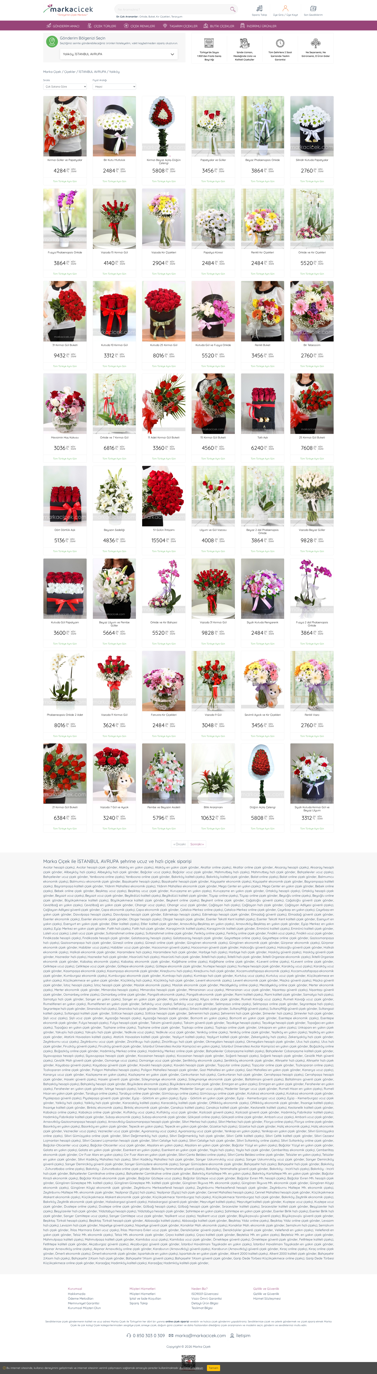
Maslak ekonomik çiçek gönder (195, 985)
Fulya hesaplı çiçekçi (94, 1023)
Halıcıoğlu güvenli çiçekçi (258, 947)
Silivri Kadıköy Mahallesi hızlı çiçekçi (104, 1159)
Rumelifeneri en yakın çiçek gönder (114, 1004)
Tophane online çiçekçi (119, 1027)
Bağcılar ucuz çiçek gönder (193, 872)
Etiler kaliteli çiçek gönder (159, 924)
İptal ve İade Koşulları (145, 1298)
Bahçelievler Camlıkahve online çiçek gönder (158, 1173)
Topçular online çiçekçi (233, 1065)
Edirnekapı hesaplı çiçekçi (181, 914)
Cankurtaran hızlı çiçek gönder (240, 1074)
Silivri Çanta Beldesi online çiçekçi (202, 1155)
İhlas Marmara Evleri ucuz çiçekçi (94, 1230)
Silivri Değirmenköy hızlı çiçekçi (145, 1136)
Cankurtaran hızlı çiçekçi (198, 1074)
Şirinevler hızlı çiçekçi (277, 1013)
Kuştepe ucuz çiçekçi (298, 1202)
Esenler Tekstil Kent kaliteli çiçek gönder (286, 919)
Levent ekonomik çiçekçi (213, 980)
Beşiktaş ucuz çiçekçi (111, 891)
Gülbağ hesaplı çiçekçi (159, 1206)
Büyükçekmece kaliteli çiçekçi (86, 900)
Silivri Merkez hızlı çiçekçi (199, 1122)
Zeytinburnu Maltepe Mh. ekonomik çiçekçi (301, 1188)
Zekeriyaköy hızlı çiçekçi (268, 1037)
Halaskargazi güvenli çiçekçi (126, 1202)
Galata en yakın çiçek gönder (99, 1150)
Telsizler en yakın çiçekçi (303, 1155)
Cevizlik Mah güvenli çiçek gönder (78, 1060)
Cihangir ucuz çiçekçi (150, 905)
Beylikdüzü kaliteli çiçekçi (143, 895)
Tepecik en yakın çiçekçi (146, 1126)
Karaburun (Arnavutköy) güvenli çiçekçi (181, 1249)
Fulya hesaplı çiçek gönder (129, 1023)
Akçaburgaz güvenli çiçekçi (108, 1244)
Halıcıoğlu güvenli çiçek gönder (299, 947)
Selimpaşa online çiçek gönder (275, 1004)
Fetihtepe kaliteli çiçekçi (316, 1239)
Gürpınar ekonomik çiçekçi (300, 943)
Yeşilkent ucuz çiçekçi (180, 1216)
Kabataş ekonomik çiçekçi (99, 961)
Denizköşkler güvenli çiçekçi (200, 1230)
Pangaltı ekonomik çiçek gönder (210, 994)
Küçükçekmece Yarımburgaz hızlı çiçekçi (182, 1197)
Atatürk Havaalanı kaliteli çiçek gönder (141, 1037)
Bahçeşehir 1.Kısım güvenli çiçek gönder (203, 1258)
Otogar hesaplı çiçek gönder (183, 919)
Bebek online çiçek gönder (74, 891)
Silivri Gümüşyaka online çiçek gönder (92, 1136)
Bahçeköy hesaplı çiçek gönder (103, 1084)
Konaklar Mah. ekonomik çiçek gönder (257, 1225)
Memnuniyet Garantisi (83, 1303)
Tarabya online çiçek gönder (139, 1093)
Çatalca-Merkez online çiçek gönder (250, 910)
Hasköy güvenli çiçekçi (284, 952)
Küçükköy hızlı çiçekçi (136, 980)
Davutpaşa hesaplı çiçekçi (92, 914)
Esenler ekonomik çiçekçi (61, 919)
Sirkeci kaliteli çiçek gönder (209, 1009)
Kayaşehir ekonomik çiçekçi (230, 881)
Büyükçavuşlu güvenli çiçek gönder (307, 1216)
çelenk (278, 1321)
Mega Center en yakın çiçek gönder (288, 886)
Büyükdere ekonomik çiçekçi (147, 1084)
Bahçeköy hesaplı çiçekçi (61, 1084)
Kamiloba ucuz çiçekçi (152, 1239)
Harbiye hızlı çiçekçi (213, 952)
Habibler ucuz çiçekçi (94, 947)
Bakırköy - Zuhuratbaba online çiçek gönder (118, 1169)
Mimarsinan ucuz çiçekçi (206, 990)
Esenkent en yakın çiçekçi (141, 1150)
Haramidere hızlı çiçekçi (134, 952)
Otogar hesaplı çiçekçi (145, 919)
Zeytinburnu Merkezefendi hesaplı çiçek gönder (232, 1188)
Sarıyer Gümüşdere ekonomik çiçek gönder (211, 1164)
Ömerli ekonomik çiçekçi (73, 1253)
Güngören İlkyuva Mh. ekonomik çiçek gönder (275, 1183)
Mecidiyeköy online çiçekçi (239, 985)
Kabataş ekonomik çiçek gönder (145, 961)
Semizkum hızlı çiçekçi (301, 1225)
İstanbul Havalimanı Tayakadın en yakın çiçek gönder (293, 1244)
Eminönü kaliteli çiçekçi (273, 928)
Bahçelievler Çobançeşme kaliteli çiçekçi (235, 1051)
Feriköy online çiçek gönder (246, 933)
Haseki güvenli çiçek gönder (119, 1079)
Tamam (213, 1368)
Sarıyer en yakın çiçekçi (103, 999)
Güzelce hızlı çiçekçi (223, 1126)
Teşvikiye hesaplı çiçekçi (243, 1023)
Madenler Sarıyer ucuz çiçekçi (201, 1089)
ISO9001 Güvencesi (204, 1294)
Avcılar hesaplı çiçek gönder (96, 867)
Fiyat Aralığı (100, 80)
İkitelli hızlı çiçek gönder (244, 957)
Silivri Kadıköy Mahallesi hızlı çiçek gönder (163, 1159)
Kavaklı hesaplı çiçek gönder (195, 1065)
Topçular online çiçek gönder (273, 1065)
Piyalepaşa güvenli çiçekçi (62, 1098)
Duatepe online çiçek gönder (120, 1206)
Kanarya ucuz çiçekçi (317, 1070)
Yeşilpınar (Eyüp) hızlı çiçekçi (135, 1192)
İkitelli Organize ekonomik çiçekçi (286, 957)
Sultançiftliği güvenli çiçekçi (249, 1009)
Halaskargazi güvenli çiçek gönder (173, 1202)
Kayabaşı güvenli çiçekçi (73, 1065)
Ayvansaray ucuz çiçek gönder (200, 1131)
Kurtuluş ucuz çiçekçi (250, 976)
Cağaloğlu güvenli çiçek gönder (309, 900)
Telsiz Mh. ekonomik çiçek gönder (139, 1235)
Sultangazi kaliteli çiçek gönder (87, 1013)
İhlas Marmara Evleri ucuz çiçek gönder (150, 1230)
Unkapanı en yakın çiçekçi (277, 1027)
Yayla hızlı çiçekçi (222, 1150)
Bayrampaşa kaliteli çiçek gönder (78, 886)
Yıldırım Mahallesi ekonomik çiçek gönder (187, 886)
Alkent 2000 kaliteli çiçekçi (249, 1253)
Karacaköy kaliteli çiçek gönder (184, 1103)
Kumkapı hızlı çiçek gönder (213, 976)
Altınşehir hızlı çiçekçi (290, 1060)
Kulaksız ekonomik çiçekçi (266, 1093)
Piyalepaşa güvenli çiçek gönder (106, 1098)
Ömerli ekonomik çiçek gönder (114, 1253)
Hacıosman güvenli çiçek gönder (215, 947)
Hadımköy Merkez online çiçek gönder (176, 1051)
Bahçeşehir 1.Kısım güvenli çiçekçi (150, 1258)
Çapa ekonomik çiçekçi (118, 910)
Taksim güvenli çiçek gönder (204, 1023)
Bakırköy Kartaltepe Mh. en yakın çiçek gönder (286, 1173)
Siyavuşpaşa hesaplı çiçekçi (63, 1056)
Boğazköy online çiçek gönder (76, 1051)
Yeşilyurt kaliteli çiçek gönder (228, 1037)
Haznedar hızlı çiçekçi (70, 957)
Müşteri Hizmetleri (142, 1294)
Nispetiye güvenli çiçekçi (116, 1225)
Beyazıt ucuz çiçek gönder (104, 895)
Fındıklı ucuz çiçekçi (281, 933)
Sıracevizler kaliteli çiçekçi (240, 1206)
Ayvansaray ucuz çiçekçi (159, 1131)
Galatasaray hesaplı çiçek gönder (198, 938)
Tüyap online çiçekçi (223, 895)
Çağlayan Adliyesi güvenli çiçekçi (309, 905)
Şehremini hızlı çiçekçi (203, 1013)
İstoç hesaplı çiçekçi (78, 985)
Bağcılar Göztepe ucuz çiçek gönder (209, 1178)
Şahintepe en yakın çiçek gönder (248, 1211)
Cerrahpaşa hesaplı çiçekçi (283, 1074)
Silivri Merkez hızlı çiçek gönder (240, 1122)
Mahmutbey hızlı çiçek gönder (273, 872)
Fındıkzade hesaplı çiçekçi (62, 938)
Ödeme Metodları (80, 1298)
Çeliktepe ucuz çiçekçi (58, 966)
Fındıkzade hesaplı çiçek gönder (106, 938)
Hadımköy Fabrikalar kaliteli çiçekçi (307, 1112)
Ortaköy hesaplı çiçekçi (283, 891)
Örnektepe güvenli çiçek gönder (275, 1239)
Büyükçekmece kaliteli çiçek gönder (137, 900)
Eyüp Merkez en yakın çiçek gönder (80, 928)
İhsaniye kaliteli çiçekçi (317, 1103)
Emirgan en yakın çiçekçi (239, 1084)
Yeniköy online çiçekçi (212, 1032)
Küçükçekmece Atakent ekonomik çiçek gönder (116, 1197)
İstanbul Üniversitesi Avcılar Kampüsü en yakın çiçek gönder (264, 1046)
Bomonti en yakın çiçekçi (209, 1018)
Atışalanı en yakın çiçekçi (165, 1145)
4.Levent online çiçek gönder (312, 961)
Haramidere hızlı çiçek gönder (175, 952)
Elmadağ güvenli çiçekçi (268, 914)
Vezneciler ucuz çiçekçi (79, 1131)
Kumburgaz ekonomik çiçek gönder (134, 976)
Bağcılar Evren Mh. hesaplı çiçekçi (261, 1178)
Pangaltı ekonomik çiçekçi (166, 994)
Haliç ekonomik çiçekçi (293, 1126)
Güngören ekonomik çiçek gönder (254, 943)
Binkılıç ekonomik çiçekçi (105, 1107)
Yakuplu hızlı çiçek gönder (104, 1032)
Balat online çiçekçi (264, 877)
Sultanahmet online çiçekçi (125, 933)
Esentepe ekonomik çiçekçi (299, 1018)
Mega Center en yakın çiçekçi (239, 886)
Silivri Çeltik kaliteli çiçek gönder (288, 1136)
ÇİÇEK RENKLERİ (143, 26)
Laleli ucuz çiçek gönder (87, 933)
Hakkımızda (76, 1294)
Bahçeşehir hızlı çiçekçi (260, 1164)
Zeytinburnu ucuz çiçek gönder (102, 1042)
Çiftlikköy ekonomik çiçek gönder (274, 1103)
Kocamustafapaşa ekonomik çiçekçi (263, 971)
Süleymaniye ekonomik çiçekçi (164, 1079)
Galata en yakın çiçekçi (60, 1150)
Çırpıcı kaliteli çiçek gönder (215, 1235)
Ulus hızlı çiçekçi (307, 1042)
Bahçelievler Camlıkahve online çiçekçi (97, 1173)
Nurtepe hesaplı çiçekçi (219, 966)
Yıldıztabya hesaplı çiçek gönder (160, 1211)
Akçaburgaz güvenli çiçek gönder (154, 1244)
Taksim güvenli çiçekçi (166, 1023)
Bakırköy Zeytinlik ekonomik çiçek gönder (73, 1202)
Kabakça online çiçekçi (60, 1112)
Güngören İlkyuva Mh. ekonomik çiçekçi (211, 1183)
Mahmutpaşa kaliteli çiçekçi (63, 1239)
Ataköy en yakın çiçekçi (136, 867)
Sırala (46, 80)
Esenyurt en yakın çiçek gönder (86, 924)
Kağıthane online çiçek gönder (231, 961)
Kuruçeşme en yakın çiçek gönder (238, 891)
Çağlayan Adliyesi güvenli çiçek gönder (71, 910)
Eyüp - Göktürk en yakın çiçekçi (155, 1098)
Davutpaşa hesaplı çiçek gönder (137, 914)
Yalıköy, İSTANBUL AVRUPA (82, 54)
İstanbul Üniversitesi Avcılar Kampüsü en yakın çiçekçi (181, 1046)
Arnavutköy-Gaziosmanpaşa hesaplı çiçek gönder (144, 1122)
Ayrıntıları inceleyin (191, 1368)
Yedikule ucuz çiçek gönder (175, 1032)
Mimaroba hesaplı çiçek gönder (163, 990)
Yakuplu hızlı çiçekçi (69, 1032)
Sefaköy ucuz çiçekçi (156, 1004)
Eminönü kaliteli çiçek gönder (312, 928)
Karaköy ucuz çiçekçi (297, 966)
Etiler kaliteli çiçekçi (125, 924)
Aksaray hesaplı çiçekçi (291, 867)
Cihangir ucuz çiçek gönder (187, 905)
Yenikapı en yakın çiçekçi (242, 1131)
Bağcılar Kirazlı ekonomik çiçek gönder (108, 1178)
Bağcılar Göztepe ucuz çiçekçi (159, 1178)
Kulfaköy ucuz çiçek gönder (177, 1112)
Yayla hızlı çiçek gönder (253, 1150)
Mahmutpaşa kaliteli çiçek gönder (109, 1239)
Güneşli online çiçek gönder (165, 943)
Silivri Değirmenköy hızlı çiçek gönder (197, 1136)
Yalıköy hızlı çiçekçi (68, 1103)
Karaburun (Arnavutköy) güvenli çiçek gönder (245, 1249)
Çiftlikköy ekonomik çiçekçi (228, 1103)
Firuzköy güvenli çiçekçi (80, 1046)
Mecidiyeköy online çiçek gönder (283, 985)
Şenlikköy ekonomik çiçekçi (203, 1060)
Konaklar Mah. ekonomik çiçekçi (203, 1225)
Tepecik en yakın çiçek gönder (186, 1126)
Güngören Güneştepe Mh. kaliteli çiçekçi (84, 1183)
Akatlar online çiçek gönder (253, 867)
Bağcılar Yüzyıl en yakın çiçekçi (254, 1145)
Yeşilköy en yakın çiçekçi (289, 1032)
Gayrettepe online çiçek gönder (285, 938)
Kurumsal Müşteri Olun (84, 1308)
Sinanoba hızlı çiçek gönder (137, 1009)
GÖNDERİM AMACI (66, 26)
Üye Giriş (278, 14)
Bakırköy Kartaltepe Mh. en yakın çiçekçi (221, 1173)
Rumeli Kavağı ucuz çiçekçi (261, 999)
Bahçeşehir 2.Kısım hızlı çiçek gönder (97, 1258)
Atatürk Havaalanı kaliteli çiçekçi (88, 1037)
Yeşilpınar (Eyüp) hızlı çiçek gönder (181, 1192)
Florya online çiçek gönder (314, 1122)
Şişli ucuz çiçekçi (55, 1018)
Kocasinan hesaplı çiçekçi (156, 1056)
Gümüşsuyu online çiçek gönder (223, 1093)
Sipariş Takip (139, 1303)
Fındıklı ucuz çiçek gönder (314, 933)
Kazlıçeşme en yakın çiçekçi (106, 1074)
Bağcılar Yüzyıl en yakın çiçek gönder (306, 1145)
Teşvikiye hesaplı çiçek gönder (284, 1023)
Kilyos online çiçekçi (184, 999)
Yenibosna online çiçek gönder (148, 877)
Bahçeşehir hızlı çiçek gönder (298, 1164)
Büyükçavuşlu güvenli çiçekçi (259, 1216)
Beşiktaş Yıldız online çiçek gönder (295, 1220)
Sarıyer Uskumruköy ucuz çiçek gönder (275, 1159)
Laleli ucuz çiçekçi (56, 933)
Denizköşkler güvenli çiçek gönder (248, 1230)
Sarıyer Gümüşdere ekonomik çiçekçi (151, 1164)
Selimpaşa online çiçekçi (233, 1004)
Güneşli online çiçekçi (128, 943)
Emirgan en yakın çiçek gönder (281, 1084)
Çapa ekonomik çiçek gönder (157, 910)
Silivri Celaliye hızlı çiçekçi (169, 1140)
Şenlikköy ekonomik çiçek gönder (249, 1060)
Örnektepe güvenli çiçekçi (231, 1239)
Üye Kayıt (292, 14)
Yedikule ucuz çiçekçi (139, 1032)
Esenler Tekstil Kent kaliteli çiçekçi (230, 919)
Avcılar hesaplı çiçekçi (59, 867)
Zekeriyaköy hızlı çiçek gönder (310, 1037)
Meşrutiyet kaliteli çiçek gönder (259, 1202)
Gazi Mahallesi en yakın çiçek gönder (273, 1070)
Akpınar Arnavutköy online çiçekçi (67, 1249)
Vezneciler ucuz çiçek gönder (119, 1131)
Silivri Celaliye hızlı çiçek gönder (212, 1140)
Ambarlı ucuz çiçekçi (278, 1117)
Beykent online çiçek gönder (222, 900)
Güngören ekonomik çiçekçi (207, 943)
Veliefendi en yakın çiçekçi (294, 1230)
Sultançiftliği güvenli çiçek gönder (293, 1009)
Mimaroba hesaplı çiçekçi (119, 990)
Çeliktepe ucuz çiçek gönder (96, 966)
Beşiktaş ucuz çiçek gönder (148, 891)
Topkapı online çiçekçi (198, 1027)
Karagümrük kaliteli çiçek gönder (231, 928)
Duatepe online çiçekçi (80, 1206)
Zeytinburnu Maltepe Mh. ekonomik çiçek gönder (78, 1192)
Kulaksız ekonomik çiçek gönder (309, 1093)
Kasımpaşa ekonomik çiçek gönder (133, 971)
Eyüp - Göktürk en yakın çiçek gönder (207, 1098)
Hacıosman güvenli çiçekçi (171, 947)
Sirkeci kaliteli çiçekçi (173, 1009)
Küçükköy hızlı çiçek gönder (174, 980)
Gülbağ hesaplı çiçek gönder (199, 1206)
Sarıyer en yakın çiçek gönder (145, 999)
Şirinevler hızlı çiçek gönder (313, 1013)
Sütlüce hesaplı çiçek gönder (166, 1013)
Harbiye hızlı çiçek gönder (248, 952)
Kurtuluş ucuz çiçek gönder (286, 976)
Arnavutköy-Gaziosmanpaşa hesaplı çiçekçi (74, 1122)
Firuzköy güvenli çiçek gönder (119, 1046)
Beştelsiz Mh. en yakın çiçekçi (258, 1235)
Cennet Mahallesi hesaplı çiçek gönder (282, 1192)
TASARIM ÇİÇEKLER (183, 26)
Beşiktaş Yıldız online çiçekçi (249, 1220)
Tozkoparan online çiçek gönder (66, 1070)
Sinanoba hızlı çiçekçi (102, 1009)
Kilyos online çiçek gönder (219, 999)
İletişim (243, 1335)
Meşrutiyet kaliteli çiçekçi (217, 1202)
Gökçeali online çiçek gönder (242, 1117)
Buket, (151, 16)
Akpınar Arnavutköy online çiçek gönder (122, 1249)
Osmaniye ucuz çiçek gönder (160, 1060)
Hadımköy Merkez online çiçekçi (123, 1051)
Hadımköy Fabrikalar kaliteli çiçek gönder (73, 1117)
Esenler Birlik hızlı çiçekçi (290, 1211)
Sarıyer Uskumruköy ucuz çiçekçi (220, 1159)
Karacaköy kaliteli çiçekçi (141, 1103)
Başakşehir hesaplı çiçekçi (141, 881)
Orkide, (143, 16)
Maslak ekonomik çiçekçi (152, 985)
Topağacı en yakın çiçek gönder (77, 1027)
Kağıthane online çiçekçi (189, 961)
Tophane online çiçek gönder (159, 1027)
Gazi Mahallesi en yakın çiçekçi (222, 1070)
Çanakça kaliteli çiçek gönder (227, 1107)
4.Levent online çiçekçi (272, 961)
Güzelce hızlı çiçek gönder (257, 1126)
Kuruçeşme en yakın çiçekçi (190, 891)
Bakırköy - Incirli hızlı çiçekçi (289, 1169)
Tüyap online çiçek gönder (258, 895)
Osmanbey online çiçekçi (81, 994)
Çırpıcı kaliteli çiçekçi (180, 1235)
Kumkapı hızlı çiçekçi (177, 976)
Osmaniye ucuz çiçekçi (121, 1060)
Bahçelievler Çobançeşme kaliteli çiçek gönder (299, 1051)
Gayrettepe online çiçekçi (242, 938)
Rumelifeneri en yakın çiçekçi (64, 1004)
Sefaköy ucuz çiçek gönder (194, 1004)
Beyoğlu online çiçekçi (295, 895)
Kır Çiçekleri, (163, 16)
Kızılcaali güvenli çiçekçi (216, 1112)
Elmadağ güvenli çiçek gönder (310, 914)
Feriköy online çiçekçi (209, 933)
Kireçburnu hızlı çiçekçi (176, 971)
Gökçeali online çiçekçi (204, 1117)
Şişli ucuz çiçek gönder (86, 1018)
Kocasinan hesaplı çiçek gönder (200, 1056)
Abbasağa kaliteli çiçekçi (162, 1220)
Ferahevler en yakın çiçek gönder (78, 1089)
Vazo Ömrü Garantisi (206, 1298)
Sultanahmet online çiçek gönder (169, 933)
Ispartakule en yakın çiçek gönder (204, 1253)
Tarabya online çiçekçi (101, 1093)
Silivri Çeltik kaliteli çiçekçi (245, 1136)
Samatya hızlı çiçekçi (318, 994)
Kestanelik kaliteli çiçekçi (268, 1107)
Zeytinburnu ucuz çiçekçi (61, 1042)
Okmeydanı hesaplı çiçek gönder (270, 1042)
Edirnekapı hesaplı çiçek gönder (225, 914)
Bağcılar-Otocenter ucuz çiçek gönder (117, 1145)
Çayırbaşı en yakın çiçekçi (295, 910)
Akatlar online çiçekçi (215, 867)
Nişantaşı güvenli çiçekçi (289, 990)
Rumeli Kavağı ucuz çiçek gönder (308, 999)
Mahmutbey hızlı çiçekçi (232, 872)
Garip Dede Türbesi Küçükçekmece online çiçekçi (268, 1258)
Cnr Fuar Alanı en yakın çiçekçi (101, 1155)
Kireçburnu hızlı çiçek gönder (214, 971)
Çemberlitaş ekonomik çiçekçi (293, 1150)
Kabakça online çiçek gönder (100, 1112)
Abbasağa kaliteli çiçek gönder (204, 1220)
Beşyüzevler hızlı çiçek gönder (75, 1211)
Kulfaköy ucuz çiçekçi (139, 1112)
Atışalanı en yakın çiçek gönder (207, 1145)
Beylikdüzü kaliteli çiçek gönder (185, 895)
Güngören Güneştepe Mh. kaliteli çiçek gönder (147, 1183)
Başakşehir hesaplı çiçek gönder (185, 881)
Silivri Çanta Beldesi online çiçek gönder (256, 1155)
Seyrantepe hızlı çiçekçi (316, 1004)
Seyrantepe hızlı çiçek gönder (64, 1009)
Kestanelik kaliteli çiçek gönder (310, 1107)
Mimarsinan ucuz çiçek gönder (248, 990)
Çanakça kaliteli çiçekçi (187, 1107)
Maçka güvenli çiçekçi (295, 980)
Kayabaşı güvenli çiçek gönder (115, 1065)
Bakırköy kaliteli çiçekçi (188, 877)
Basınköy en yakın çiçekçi (61, 1126)
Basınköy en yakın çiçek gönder (104, 1126)
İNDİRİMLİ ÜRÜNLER (261, 26)
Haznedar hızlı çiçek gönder (108, 957)
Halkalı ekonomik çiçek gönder (93, 952)
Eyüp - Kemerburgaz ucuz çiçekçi (261, 1098)
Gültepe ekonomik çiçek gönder (179, 966)
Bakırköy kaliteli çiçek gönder (227, 877)
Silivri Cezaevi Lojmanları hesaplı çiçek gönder (116, 1140)
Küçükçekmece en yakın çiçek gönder (91, 980)
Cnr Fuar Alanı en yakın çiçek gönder (150, 1155)
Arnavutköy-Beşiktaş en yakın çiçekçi (207, 924)
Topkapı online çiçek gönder (236, 1027)
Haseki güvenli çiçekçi (80, 1079)
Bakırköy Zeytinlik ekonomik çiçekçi (307, 1197)
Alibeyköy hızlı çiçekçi (79, 872)
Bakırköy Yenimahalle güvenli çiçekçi (178, 1169)
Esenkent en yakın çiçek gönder (185, 1150)
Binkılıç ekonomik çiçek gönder (146, 1107)
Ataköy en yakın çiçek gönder (177, 867)
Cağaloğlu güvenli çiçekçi (265, 900)
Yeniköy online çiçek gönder (249, 1032)
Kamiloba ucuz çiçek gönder (190, 1239)
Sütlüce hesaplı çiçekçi (127, 1013)
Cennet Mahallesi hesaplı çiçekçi (231, 1192)
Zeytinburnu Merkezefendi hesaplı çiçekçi (164, 1188)
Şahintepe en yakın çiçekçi (204, 1211)
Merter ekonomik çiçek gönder (77, 990)
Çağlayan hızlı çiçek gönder (262, 905)
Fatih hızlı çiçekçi (119, 928)
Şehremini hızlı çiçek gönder (241, 1013)
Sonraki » (197, 844)
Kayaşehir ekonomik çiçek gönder (278, 881)
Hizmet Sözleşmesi (267, 1298)
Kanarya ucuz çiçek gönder (63, 1074)
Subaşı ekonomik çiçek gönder (164, 1117)
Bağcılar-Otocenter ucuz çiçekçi (66, 1145)
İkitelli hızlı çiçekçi (214, 957)
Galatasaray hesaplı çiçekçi (151, 938)
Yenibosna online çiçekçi (107, 877)
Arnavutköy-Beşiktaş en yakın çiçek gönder (268, 924)
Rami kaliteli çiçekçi (249, 994)
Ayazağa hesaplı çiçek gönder (166, 1018)
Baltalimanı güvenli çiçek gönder (309, 1079)
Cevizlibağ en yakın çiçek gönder (108, 905)
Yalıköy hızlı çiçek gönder (102, 1103)
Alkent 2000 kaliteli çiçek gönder (293, 1253)
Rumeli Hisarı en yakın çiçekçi (300, 1089)
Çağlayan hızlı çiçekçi (224, 905)
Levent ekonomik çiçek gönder (255, 980)
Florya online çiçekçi (278, 1122)
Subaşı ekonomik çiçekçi (123, 1117)
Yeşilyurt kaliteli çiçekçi (188, 1037)
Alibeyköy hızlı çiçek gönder (118, 872)
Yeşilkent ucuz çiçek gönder (217, 1216)
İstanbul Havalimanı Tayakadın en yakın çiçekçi (216, 1244)
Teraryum (176, 16)
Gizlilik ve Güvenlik (266, 1294)
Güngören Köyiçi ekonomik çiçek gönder (101, 1188)
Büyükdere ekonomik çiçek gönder (195, 1084)
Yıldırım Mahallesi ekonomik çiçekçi (130, 886)
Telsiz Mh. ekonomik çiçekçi (93, 1235)
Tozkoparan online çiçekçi (314, 1065)
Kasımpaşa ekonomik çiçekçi (84, 971)
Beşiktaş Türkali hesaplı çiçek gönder (116, 1220)
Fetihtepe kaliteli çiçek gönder (65, 1244)
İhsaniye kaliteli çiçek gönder (64, 1107)
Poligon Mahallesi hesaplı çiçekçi (115, 1070)
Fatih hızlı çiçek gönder (148, 928)
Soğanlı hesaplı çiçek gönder (281, 1056)
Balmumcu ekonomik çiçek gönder (95, 881)
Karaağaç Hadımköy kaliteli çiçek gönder (178, 1263)
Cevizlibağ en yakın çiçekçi (62, 905)
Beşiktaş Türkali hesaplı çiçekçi (65, 1220)
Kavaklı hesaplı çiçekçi (155, 1065)
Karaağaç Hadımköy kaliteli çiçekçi (121, 1263)
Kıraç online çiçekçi (293, 1249)
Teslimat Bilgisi (201, 1308)
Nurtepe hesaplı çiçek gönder (259, 966)
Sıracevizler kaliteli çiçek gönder (284, 1206)
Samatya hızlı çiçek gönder (63, 999)
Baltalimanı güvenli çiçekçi (264, 1079)
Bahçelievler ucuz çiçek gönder (65, 877)
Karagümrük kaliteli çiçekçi (185, 928)
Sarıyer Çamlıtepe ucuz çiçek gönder (136, 1216)
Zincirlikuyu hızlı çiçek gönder (183, 1042)
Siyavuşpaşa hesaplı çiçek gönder (111, 1056)
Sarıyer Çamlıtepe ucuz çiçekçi (86, 1216)
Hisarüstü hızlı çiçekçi (144, 957)
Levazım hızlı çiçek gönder (79, 1225)
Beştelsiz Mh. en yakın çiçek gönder (307, 1235)
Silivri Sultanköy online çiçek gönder (307, 1140)
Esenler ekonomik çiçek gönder (104, 919)
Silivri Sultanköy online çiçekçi (258, 1140)
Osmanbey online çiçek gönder (123, 994)
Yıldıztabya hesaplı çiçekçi (117, 1211)
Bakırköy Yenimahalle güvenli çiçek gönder (237, 1169)
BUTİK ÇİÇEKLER (222, 26)
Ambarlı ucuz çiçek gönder (314, 1117)
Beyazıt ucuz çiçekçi (69, 895)
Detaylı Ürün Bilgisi (204, 1303)
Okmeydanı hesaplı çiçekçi (225, 1042)
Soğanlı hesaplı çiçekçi (242, 1056)
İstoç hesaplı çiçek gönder (113, 985)
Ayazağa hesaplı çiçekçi (123, 1018)
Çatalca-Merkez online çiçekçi (201, 910)
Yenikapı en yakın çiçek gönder (284, 1131)
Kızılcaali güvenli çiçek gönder (257, 1112)
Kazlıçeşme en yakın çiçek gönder (153, 1074)
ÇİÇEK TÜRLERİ (105, 26)
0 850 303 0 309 (149, 1335)
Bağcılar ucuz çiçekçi (155, 872)
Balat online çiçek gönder (298, 877)
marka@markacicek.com (200, 1335)
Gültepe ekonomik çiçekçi (135, 966)
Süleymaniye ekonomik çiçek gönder (215, 1079)
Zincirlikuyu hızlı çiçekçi (143, 1042)
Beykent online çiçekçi (182, 900)
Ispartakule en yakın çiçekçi (158, 1253)
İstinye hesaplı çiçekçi (120, 1089)
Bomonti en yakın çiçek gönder (253, 1018)
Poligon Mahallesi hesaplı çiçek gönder (169, 1070)
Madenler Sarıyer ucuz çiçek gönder (251, 1089)
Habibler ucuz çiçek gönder (130, 947)
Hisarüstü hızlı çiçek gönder (180, 957)
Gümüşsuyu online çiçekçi (180, 1093)
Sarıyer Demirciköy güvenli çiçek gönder (94, 1164)
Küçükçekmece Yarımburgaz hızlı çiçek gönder (246, 1197)
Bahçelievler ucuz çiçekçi (315, 872)
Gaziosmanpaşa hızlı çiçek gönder (86, 943)
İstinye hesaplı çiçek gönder (158, 1089)
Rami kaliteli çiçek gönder (283, 994)
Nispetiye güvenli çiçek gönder (157, 1225)
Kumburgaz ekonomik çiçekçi (85, 976)
